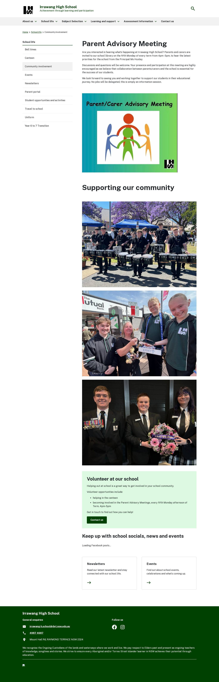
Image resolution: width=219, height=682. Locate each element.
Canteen (29, 58)
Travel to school (34, 108)
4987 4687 (36, 633)
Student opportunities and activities (45, 100)
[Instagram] (122, 628)
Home (25, 32)
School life (36, 32)
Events (152, 564)
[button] (29, 21)
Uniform (29, 117)
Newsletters (96, 564)
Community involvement (38, 66)
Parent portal (32, 91)
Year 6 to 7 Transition (37, 125)
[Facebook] (114, 628)
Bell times (30, 49)
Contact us (96, 519)
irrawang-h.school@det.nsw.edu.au (50, 626)
